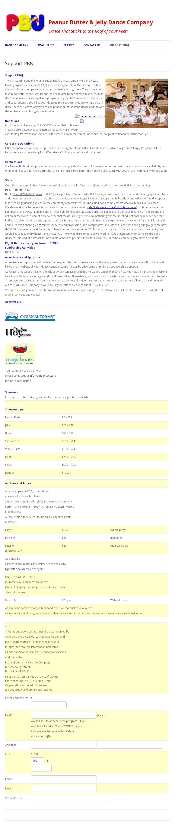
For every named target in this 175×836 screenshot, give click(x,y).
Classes (68, 45)
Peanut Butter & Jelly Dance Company (100, 22)
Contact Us (91, 45)
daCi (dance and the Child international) (113, 207)
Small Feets (45, 45)
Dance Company (16, 45)
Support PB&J (119, 45)
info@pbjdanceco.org (43, 376)
